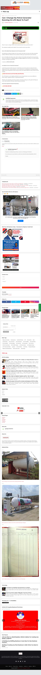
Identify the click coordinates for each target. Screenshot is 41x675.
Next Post (37, 175)
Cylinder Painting (20, 339)
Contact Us (26, 666)
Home (3, 15)
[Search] (39, 11)
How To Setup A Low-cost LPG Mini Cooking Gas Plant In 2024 (13, 481)
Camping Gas (13, 339)
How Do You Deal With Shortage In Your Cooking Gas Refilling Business (34, 316)
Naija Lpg (6, 11)
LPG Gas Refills (5, 343)
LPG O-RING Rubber (14, 345)
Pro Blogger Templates (26, 668)
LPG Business (5, 341)
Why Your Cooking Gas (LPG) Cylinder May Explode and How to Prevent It (21, 370)
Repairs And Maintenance (7, 348)
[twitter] (15, 302)
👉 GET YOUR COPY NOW (6, 86)
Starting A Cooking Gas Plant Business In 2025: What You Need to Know (25, 316)
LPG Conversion (11, 341)
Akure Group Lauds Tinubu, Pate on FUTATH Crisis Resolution (12, 183)
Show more (6, 429)
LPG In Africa (31, 343)
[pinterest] (25, 661)
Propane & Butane (32, 346)
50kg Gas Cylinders (6, 339)
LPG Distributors (19, 341)
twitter (3, 418)
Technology (23, 348)
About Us (10, 666)
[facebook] (6, 302)
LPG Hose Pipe (24, 343)
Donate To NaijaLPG (39, 307)
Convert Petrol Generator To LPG (10, 15)
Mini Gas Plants (19, 346)
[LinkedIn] (6, 303)
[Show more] (22, 94)
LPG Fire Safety (26, 341)
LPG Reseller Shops (30, 345)
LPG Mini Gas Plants (6, 345)
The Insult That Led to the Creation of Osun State (10, 184)
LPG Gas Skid (18, 343)
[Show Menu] (1, 11)
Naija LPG (19, 668)
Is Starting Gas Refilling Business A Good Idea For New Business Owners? (5, 316)
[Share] (38, 22)
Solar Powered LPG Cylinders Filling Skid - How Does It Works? (18, 592)
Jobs (33, 339)
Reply (3, 146)
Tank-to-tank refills (16, 348)
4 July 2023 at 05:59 (11, 150)
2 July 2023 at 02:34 (7, 142)
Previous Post (4, 175)
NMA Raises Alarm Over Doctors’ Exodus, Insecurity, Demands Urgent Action (15, 187)
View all (37, 106)
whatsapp (3, 419)
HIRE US (34, 666)
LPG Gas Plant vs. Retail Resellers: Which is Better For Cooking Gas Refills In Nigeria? (16, 316)
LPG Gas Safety (12, 343)
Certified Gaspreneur (11, 98)
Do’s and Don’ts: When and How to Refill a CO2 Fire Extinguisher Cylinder (21, 365)
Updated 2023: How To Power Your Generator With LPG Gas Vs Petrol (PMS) (11, 117)
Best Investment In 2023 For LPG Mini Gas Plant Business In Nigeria (14, 522)
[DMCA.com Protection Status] (5, 401)
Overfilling (25, 346)
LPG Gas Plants (32, 341)
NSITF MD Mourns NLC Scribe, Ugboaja (9, 186)
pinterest (3, 420)
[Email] (20, 94)
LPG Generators (17, 90)
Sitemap (30, 666)
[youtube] (25, 302)
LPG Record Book (23, 345)
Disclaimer (21, 666)
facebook (3, 417)
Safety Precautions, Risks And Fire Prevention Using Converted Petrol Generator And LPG (28, 118)
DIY (25, 339)
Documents (29, 339)
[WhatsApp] (18, 94)
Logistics (13, 346)
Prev (3, 620)
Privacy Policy (15, 666)
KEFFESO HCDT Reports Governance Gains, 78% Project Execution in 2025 (15, 185)
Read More (20, 220)
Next (37, 620)
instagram (4, 421)
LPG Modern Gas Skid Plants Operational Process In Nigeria (18, 587)
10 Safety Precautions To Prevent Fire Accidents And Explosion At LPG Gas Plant (22, 381)
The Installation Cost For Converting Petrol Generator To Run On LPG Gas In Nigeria (10, 132)
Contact (3, 394)
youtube (3, 422)
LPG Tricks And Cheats (6, 346)
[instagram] (34, 302)
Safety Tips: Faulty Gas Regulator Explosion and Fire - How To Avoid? (20, 376)
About (3, 392)
